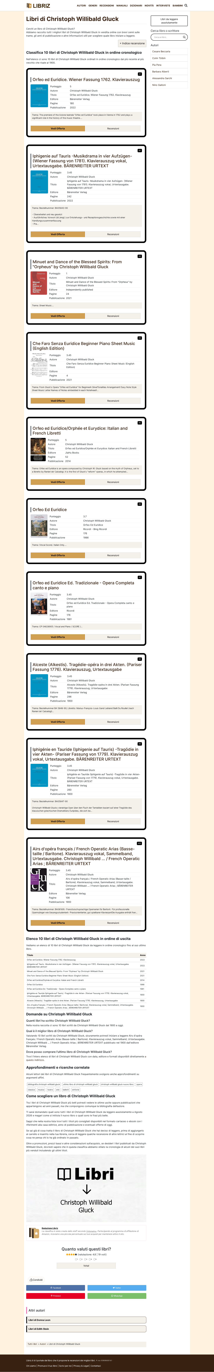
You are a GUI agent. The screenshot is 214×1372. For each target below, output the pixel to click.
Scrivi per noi (65, 1366)
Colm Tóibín (159, 58)
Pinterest (57, 1296)
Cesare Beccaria (161, 51)
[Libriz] (38, 5)
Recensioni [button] (113, 128)
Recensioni (107, 5)
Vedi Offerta (58, 128)
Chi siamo (31, 1366)
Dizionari (136, 5)
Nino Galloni (159, 84)
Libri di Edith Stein (39, 1328)
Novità (149, 5)
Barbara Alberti (160, 71)
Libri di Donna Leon (39, 1320)
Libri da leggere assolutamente (169, 21)
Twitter (118, 1288)
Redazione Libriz (50, 1228)
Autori (81, 5)
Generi (93, 5)
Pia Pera (156, 64)
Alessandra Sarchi (162, 78)
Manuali (122, 5)
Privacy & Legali (81, 1366)
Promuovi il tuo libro (47, 1366)
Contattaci (96, 1366)
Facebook (56, 1288)
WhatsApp (117, 1296)
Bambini (178, 5)
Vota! (86, 1265)
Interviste (163, 5)
